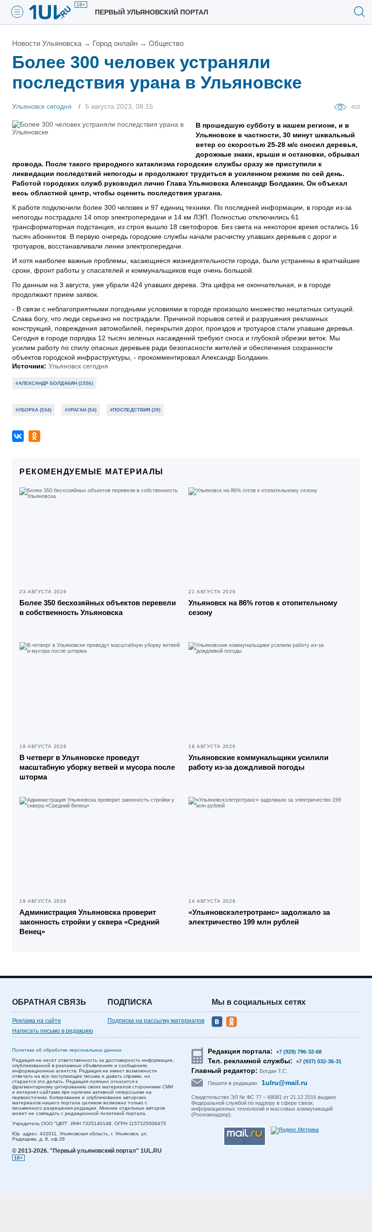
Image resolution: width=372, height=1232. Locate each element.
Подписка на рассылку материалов (156, 1020)
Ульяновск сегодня (78, 366)
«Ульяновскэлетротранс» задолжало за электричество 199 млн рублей (259, 917)
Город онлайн (115, 43)
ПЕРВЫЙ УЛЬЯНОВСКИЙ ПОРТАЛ (151, 12)
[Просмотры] (342, 106)
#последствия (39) (135, 409)
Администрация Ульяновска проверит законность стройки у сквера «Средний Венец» (89, 922)
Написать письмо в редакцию (52, 1030)
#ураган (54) (80, 409)
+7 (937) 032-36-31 (318, 1061)
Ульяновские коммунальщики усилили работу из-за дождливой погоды (258, 762)
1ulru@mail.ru (285, 1082)
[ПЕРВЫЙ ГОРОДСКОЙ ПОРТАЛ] (55, 12)
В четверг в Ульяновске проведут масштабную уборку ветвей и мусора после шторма (97, 767)
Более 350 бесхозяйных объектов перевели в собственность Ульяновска (97, 607)
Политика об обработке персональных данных (67, 1050)
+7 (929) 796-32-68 (299, 1052)
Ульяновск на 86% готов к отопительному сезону (262, 607)
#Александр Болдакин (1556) (54, 383)
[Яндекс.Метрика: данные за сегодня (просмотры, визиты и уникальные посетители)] (295, 1130)
